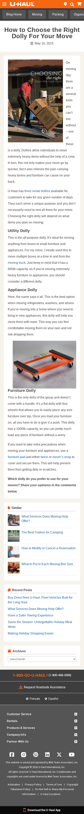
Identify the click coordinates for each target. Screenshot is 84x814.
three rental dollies (37, 191)
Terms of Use (54, 784)
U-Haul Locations (50, 794)
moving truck (16, 262)
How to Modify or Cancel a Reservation (48, 548)
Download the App (44, 810)
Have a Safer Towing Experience (30, 615)
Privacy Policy (33, 784)
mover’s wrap (61, 457)
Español (53, 698)
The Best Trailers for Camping (42, 532)
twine (45, 457)
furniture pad (16, 457)
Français (34, 698)
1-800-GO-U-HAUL (30, 675)
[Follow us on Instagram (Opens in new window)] (23, 756)
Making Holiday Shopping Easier (31, 633)
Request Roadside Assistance (44, 687)
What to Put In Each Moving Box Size (47, 564)
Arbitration (14, 784)
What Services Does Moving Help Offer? (36, 609)
